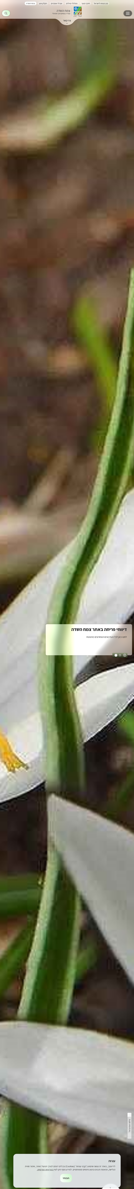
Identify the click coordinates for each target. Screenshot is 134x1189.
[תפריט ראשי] (128, 13)
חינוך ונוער (85, 3)
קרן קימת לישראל (101, 3)
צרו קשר (67, 20)
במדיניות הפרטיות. (45, 1169)
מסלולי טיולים (71, 3)
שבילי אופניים (56, 3)
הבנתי (66, 1178)
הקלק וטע (43, 3)
